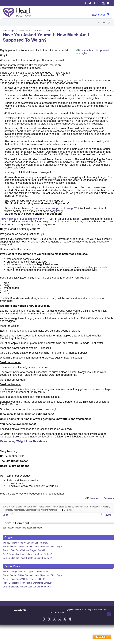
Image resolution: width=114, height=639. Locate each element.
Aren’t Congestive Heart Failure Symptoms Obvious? (27, 553)
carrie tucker (9, 506)
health (27, 506)
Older (6, 515)
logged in (19, 527)
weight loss (19, 509)
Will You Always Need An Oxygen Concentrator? (25, 542)
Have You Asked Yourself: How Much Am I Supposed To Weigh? (46, 37)
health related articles (41, 506)
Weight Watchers (49, 509)
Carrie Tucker (43, 30)
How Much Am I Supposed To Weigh (92, 506)
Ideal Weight (9, 30)
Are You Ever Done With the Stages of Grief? (24, 550)
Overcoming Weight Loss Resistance (23, 441)
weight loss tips (33, 509)
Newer (107, 515)
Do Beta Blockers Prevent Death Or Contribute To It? (27, 557)
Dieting (19, 506)
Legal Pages (20, 609)
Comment (68, 509)
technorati (7, 509)
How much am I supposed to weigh (53, 208)
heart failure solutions (63, 506)
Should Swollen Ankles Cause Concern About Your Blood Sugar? (33, 546)
